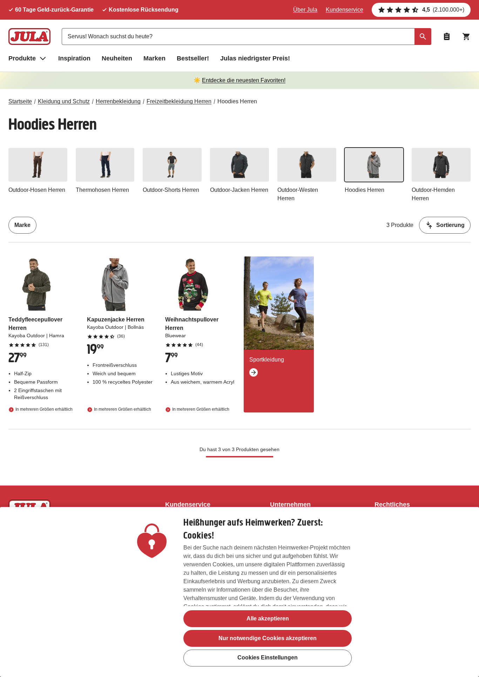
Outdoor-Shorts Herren (171, 190)
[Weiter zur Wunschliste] (446, 36)
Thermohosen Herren (102, 190)
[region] (239, 592)
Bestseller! (193, 58)
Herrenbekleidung (118, 101)
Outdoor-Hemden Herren (433, 194)
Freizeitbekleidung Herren (179, 101)
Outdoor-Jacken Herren (239, 190)
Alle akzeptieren (268, 618)
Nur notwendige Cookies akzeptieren (267, 638)
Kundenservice (344, 10)
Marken (154, 58)
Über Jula (305, 10)
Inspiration (74, 58)
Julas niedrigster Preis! (255, 58)
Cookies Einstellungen (267, 658)
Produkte (22, 58)
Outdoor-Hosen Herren (36, 190)
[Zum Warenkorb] (466, 36)
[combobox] (246, 36)
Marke (22, 225)
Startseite (20, 101)
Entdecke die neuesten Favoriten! (243, 80)
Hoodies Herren (237, 101)
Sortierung (450, 225)
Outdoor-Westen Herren (297, 194)
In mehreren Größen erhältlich (44, 409)
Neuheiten (117, 58)
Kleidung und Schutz (64, 101)
